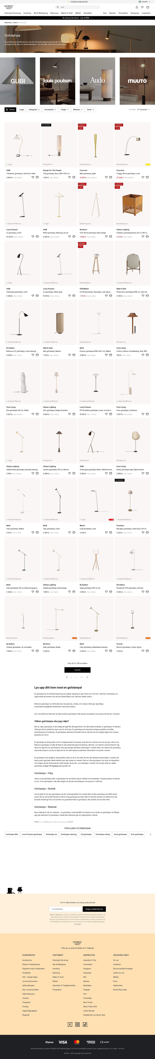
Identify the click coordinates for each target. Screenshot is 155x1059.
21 (81, 677)
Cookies (25, 998)
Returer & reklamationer (31, 964)
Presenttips (87, 998)
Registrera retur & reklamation (33, 969)
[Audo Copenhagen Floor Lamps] (97, 81)
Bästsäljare (87, 985)
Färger (63, 110)
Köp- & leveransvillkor (30, 990)
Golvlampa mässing (69, 834)
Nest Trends (88, 1002)
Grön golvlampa (137, 834)
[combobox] (144, 1)
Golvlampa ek (51, 834)
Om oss (116, 960)
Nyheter (112, 13)
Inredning (27, 13)
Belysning (54, 13)
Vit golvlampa (86, 834)
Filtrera (12, 109)
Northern (55, 766)
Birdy (46, 766)
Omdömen (117, 964)
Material (76, 110)
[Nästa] (150, 834)
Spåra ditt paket (28, 985)
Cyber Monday (89, 1011)
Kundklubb (26, 973)
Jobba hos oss (118, 973)
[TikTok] (85, 1024)
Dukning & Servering (13, 13)
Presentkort (57, 990)
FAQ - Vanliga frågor (30, 977)
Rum (105, 13)
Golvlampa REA (12, 834)
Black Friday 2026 (90, 1006)
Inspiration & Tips (89, 960)
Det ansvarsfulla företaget (123, 969)
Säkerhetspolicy (28, 994)
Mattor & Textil (67, 13)
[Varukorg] (147, 7)
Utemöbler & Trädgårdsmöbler (64, 985)
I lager (21, 110)
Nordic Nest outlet (120, 990)
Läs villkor (77, 924)
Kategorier (33, 110)
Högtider (86, 990)
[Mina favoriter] (142, 7)
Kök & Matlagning (41, 13)
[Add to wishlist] (33, 177)
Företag (25, 1006)
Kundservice (27, 960)
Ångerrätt (25, 1015)
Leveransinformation (30, 981)
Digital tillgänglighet (29, 1011)
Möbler (78, 13)
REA (84, 977)
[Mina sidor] (137, 7)
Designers (87, 969)
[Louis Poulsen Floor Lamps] (57, 81)
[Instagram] (77, 1024)
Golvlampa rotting (103, 834)
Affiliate (116, 977)
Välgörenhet (117, 985)
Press (115, 981)
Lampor (15, 22)
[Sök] (58, 7)
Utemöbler (88, 13)
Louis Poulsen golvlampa (32, 834)
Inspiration (146, 13)
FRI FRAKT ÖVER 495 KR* (79, 2)
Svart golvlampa (120, 834)
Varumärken (123, 13)
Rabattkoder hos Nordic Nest (94, 1015)
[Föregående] (4, 834)
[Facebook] (70, 1024)
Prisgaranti (26, 1002)
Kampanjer (135, 13)
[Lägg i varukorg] (37, 177)
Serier (89, 110)
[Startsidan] (9, 7)
